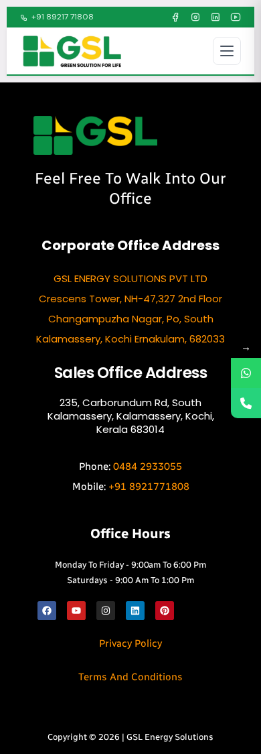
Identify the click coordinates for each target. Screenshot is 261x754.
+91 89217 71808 (62, 16)
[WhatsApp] (246, 373)
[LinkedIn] (215, 17)
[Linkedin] (135, 610)
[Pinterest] (164, 610)
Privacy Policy (130, 643)
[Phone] (246, 403)
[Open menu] (227, 51)
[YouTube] (235, 17)
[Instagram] (195, 17)
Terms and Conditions (130, 677)
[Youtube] (76, 610)
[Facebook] (175, 17)
